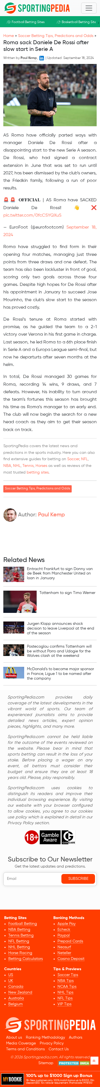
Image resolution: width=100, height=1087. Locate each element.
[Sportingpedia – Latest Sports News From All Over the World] (36, 8)
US (10, 975)
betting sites (38, 472)
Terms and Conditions (25, 1049)
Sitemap (45, 1063)
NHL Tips (65, 992)
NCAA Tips (67, 987)
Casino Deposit (71, 959)
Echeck (64, 930)
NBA (7, 466)
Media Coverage (21, 1043)
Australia (16, 998)
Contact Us (59, 1049)
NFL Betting (18, 941)
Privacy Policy (52, 1043)
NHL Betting (19, 947)
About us (14, 1037)
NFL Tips (65, 998)
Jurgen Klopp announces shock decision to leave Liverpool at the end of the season (60, 628)
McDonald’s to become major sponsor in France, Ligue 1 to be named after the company (60, 673)
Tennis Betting (21, 935)
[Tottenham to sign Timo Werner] (20, 602)
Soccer (73, 459)
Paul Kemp (51, 515)
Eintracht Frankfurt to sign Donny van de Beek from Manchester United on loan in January (60, 573)
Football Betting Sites (28, 22)
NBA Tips (66, 981)
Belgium (15, 1004)
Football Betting (22, 924)
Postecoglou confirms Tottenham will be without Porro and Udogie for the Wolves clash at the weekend (59, 651)
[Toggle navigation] (89, 8)
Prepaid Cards (70, 941)
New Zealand (20, 992)
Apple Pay (67, 924)
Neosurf (64, 947)
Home (8, 36)
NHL (17, 466)
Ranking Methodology (45, 1037)
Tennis (28, 466)
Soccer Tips (68, 975)
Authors (75, 1037)
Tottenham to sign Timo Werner (67, 593)
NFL (84, 459)
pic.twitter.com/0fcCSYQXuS (32, 215)
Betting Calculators (25, 959)
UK (10, 981)
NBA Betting (19, 930)
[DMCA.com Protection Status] (74, 1063)
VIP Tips (64, 1004)
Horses (41, 466)
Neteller (64, 953)
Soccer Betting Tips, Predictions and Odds (55, 36)
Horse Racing (20, 953)
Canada (15, 987)
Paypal (64, 935)
